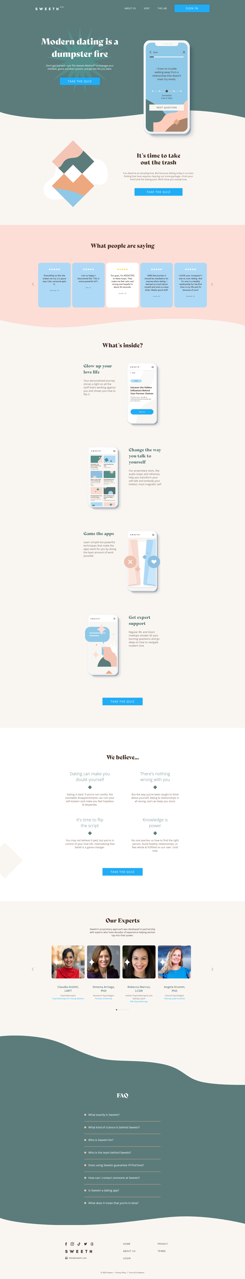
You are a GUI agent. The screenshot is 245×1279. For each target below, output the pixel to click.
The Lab (162, 8)
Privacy (163, 1243)
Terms (162, 1251)
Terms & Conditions (136, 1272)
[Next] (212, 284)
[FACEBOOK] (66, 1244)
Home (126, 1243)
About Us (130, 8)
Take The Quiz (80, 81)
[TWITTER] (85, 1244)
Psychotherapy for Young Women (68, 998)
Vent (147, 8)
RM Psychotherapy (139, 1001)
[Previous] (33, 284)
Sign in (192, 8)
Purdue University (103, 998)
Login (127, 1258)
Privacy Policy (120, 1272)
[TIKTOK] (79, 1244)
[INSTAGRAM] (72, 1244)
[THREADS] (92, 1244)
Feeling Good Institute (174, 998)
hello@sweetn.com (78, 1258)
